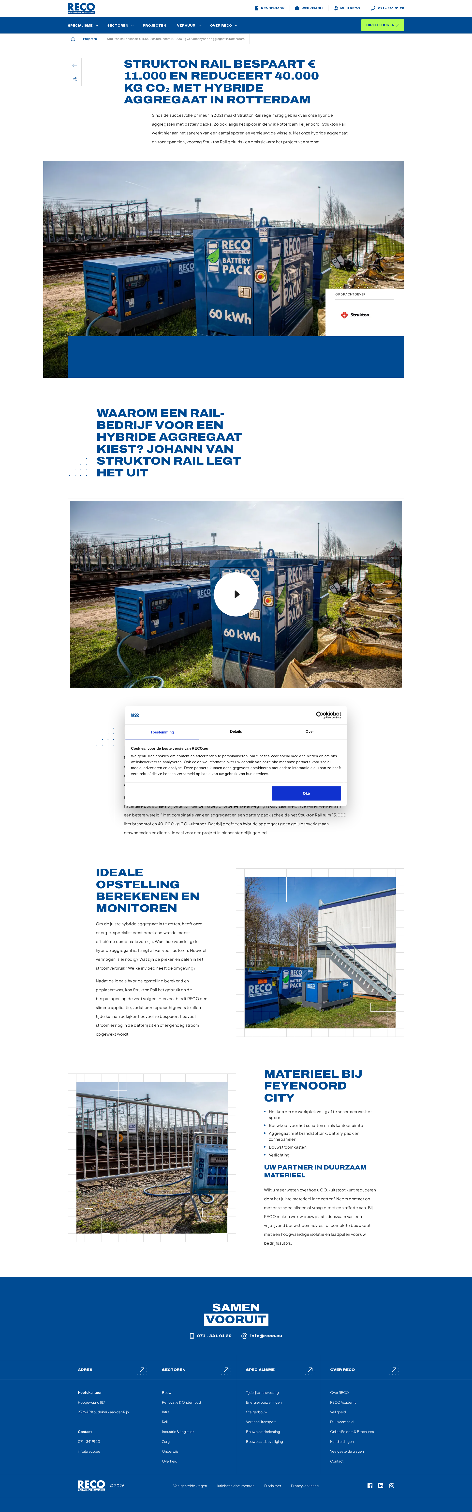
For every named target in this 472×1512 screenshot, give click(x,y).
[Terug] (74, 65)
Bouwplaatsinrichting (263, 1431)
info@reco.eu (266, 1336)
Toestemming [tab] (162, 732)
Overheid (169, 1461)
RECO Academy (343, 1402)
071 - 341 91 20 (391, 8)
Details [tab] (236, 731)
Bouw (166, 1392)
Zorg (166, 1441)
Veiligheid (338, 1412)
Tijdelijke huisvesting (262, 1392)
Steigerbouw (256, 1412)
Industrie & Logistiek (178, 1431)
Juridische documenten (235, 1485)
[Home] (73, 39)
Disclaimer (272, 1485)
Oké (306, 793)
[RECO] (91, 1485)
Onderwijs (170, 1451)
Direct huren (380, 25)
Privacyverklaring (305, 1485)
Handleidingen (342, 1441)
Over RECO (339, 1392)
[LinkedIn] (380, 1485)
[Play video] (236, 594)
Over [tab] (310, 731)
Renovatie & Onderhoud (181, 1402)
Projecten (90, 39)
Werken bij (312, 8)
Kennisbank (273, 8)
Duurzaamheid (342, 1421)
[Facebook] (370, 1485)
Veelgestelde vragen (347, 1451)
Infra (165, 1412)
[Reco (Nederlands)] (81, 8)
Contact (336, 1461)
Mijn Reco (350, 8)
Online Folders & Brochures (352, 1431)
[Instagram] (391, 1485)
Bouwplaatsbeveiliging (264, 1441)
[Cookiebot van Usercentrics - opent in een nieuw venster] (319, 715)
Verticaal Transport (261, 1421)
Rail (165, 1421)
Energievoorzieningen (264, 1402)
